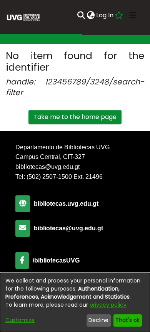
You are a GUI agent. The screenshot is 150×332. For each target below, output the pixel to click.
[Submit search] (81, 15)
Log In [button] (105, 15)
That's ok (127, 320)
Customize (20, 320)
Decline (98, 320)
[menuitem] (90, 15)
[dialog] (75, 302)
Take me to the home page (75, 116)
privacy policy (108, 305)
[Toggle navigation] (132, 15)
